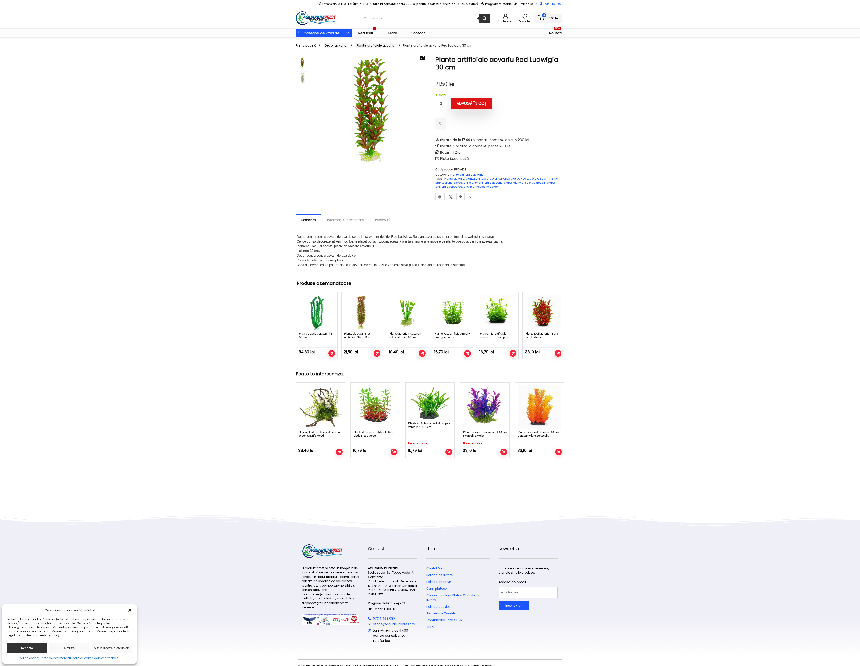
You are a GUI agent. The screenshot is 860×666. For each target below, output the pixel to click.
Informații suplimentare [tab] (345, 220)
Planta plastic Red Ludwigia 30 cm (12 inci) (530, 178)
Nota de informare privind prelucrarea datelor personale (80, 658)
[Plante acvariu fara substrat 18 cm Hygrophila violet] (485, 407)
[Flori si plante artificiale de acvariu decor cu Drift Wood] (320, 407)
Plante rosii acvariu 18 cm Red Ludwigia (541, 335)
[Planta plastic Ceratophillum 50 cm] (317, 313)
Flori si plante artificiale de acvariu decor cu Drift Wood (320, 433)
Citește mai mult (448, 452)
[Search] (484, 18)
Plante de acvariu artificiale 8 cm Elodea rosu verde (373, 433)
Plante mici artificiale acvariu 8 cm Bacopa (493, 335)
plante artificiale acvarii (451, 183)
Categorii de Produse (321, 33)
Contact (418, 33)
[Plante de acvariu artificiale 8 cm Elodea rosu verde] (375, 407)
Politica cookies (29, 658)
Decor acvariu (335, 45)
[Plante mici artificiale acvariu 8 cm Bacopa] (498, 313)
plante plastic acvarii (484, 187)
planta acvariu (454, 178)
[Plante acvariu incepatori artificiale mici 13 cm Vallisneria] (407, 313)
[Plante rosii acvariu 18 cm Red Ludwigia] (543, 313)
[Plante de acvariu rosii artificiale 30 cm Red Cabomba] (362, 313)
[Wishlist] (524, 16)
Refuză (69, 648)
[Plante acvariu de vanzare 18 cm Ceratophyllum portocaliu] (539, 407)
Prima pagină (306, 45)
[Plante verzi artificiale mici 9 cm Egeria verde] (452, 313)
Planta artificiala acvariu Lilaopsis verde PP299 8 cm (429, 425)
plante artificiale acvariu (486, 183)
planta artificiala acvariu (483, 178)
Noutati (555, 32)
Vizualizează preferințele (112, 648)
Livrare (392, 33)
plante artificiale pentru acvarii (525, 183)
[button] (130, 610)
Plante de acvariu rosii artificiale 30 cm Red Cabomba (358, 337)
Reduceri (366, 32)
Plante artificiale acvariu (375, 45)
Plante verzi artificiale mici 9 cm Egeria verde (452, 335)
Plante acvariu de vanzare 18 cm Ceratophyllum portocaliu (538, 433)
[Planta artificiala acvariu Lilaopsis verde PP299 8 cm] (430, 402)
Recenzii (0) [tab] (384, 220)
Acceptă (27, 648)
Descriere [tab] (308, 220)
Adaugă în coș (472, 103)
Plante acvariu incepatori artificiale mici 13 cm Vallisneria (405, 337)
